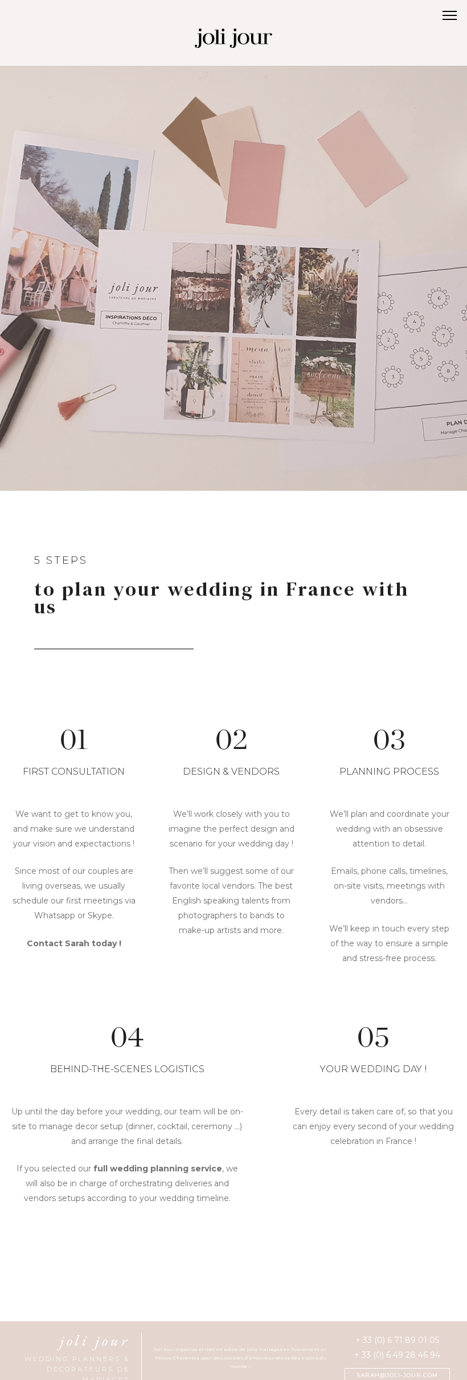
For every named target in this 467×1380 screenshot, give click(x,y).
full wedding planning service (157, 1168)
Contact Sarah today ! (74, 943)
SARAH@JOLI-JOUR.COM (397, 1375)
